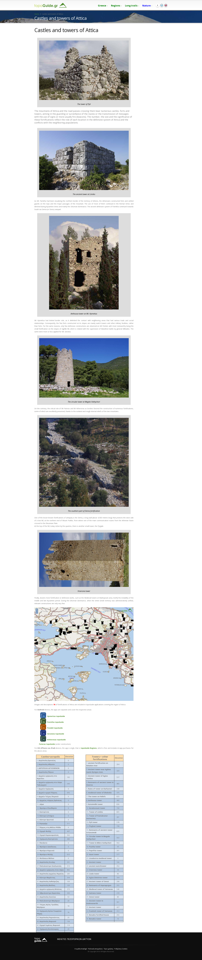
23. (45, 850)
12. (47, 808)
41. (48, 925)
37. (47, 905)
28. (50, 870)
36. (48, 901)
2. (46, 764)
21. (42, 843)
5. (47, 777)
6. (49, 783)
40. (46, 921)
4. (45, 772)
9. (47, 796)
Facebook (157, 5)
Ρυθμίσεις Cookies (120, 949)
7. (45, 789)
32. (46, 885)
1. (46, 760)
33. (49, 889)
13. (43, 812)
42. (48, 929)
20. (47, 839)
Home (36, 14)
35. (46, 897)
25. (45, 858)
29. (50, 874)
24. (45, 854)
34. (48, 893)
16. (42, 823)
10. (49, 800)
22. (46, 847)
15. (45, 820)
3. (48, 768)
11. (40, 804)
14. (45, 816)
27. (49, 866)
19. (48, 835)
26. (46, 862)
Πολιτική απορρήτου (95, 949)
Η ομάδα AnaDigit (81, 949)
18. (44, 831)
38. (49, 912)
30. (46, 877)
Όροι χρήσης (108, 949)
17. (49, 827)
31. (48, 881)
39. (48, 917)
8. (47, 793)
